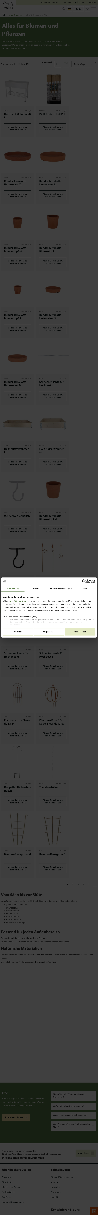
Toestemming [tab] (13, 588)
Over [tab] (85, 588)
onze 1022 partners (18, 601)
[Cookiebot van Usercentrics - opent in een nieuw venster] (84, 581)
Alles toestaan (80, 632)
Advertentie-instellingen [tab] (60, 588)
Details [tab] (36, 588)
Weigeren (18, 632)
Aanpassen (48, 632)
